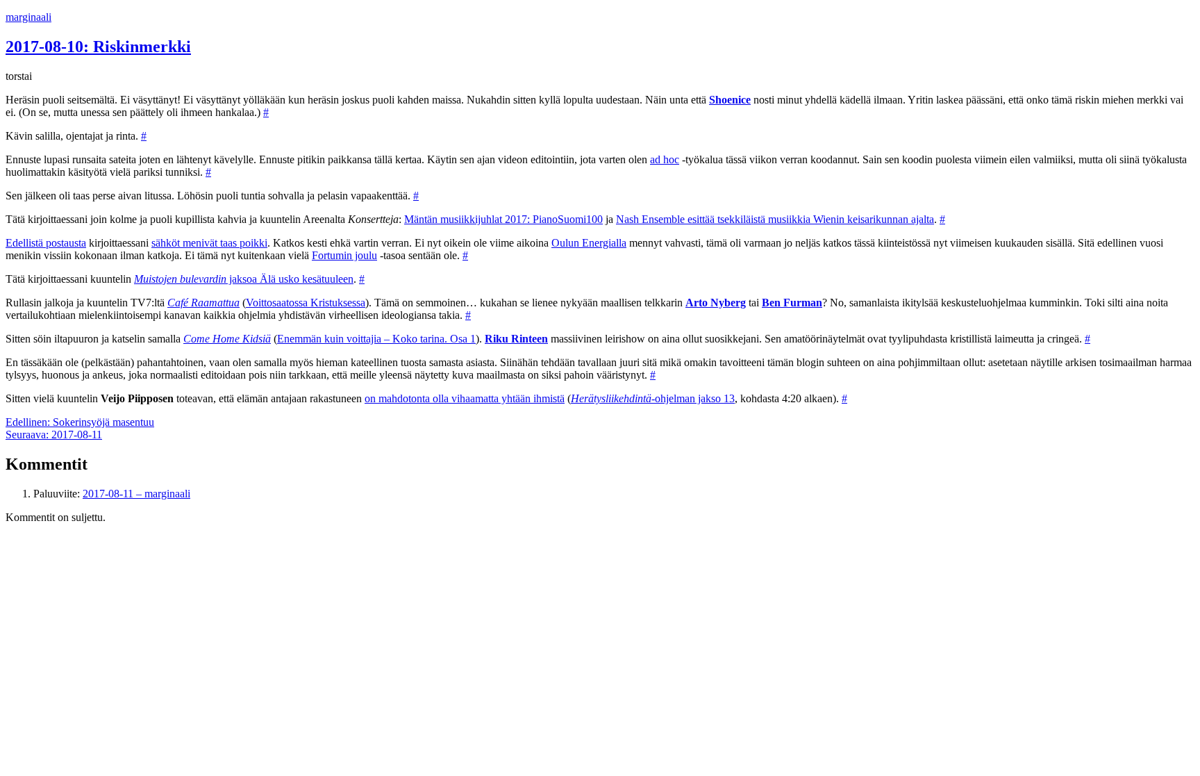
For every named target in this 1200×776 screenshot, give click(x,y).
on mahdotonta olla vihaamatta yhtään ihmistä (465, 398)
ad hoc (664, 159)
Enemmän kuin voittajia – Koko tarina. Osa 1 (376, 339)
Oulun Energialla (588, 243)
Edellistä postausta (46, 243)
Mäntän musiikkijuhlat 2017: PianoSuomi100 (503, 219)
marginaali (28, 17)
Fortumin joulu (344, 255)
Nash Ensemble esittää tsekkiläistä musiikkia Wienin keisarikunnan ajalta (775, 219)
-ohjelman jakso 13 (653, 398)
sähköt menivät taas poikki (209, 243)
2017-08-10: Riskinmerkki (98, 47)
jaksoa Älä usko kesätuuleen (243, 279)
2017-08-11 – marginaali (136, 494)
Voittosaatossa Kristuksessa (305, 302)
